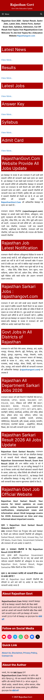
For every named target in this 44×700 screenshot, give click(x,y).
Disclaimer (17, 653)
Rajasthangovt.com (26, 36)
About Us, (7, 653)
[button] (41, 14)
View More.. (6, 60)
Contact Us (7, 656)
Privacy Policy (30, 653)
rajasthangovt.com (30, 369)
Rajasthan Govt (22, 4)
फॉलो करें (15, 690)
